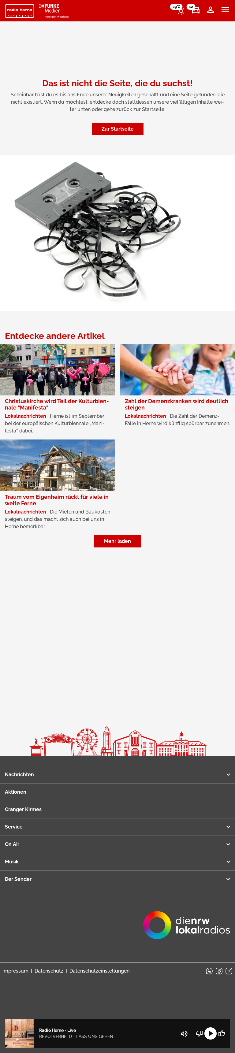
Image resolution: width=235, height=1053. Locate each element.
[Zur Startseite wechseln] (19, 11)
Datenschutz (49, 971)
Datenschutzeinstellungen (99, 971)
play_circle (210, 1033)
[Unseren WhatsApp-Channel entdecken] (209, 971)
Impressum (15, 971)
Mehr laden (117, 541)
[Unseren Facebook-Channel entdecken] (219, 971)
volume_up (184, 1033)
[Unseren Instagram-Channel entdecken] (229, 971)
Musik (12, 862)
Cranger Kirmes (23, 809)
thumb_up (221, 1033)
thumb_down (199, 1033)
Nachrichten (19, 774)
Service (14, 827)
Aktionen (15, 792)
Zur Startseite (118, 129)
